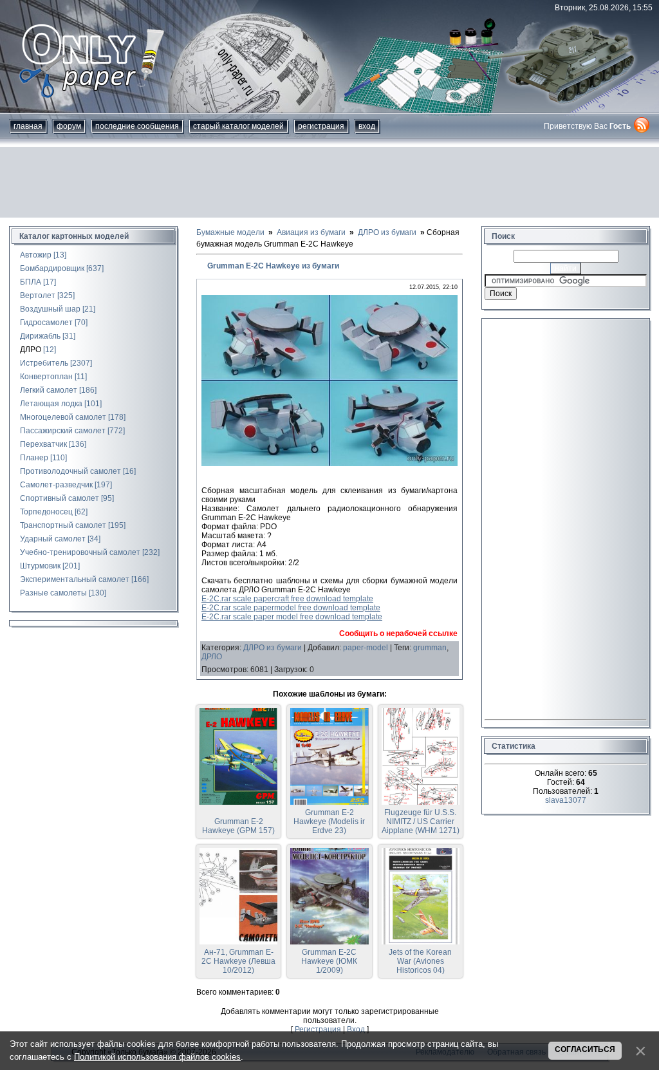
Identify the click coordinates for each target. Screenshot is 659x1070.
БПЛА (30, 281)
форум (69, 126)
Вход (366, 126)
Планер (34, 457)
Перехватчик (43, 444)
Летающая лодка (51, 403)
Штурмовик (40, 565)
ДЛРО (30, 349)
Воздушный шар (50, 309)
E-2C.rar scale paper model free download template (291, 616)
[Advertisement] (329, 182)
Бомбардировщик (52, 268)
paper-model (365, 647)
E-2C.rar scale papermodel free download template (290, 607)
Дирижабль (40, 336)
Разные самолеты (53, 592)
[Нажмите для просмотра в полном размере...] (329, 463)
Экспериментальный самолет (74, 579)
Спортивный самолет (59, 498)
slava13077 (565, 800)
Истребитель (44, 363)
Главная (28, 126)
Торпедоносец (46, 511)
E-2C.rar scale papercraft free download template (287, 598)
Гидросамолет (46, 322)
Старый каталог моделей (238, 126)
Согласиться (585, 1049)
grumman (430, 647)
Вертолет (37, 295)
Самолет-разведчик (56, 484)
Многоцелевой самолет (63, 417)
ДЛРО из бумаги (272, 647)
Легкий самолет (48, 390)
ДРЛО (211, 656)
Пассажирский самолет (63, 430)
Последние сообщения (137, 126)
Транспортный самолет (63, 525)
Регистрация (321, 126)
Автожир (35, 254)
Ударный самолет (53, 538)
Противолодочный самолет (70, 471)
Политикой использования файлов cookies (157, 1057)
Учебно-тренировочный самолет (80, 552)
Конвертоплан (46, 376)
